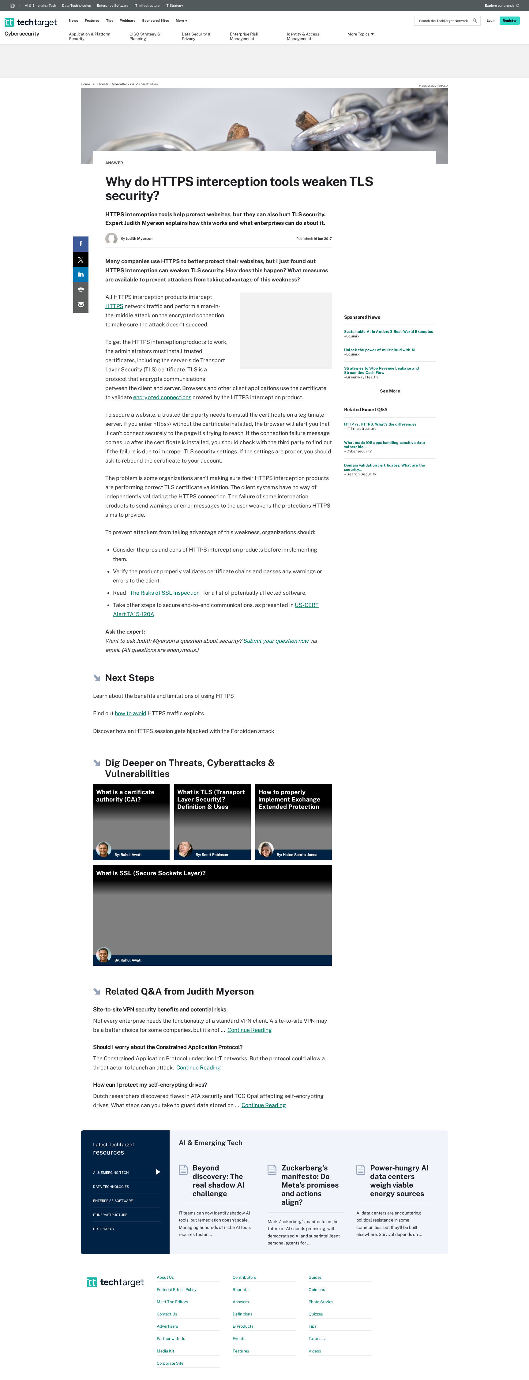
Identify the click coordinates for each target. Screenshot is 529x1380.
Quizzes (316, 1314)
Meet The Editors (172, 1302)
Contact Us (167, 1314)
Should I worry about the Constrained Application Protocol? (167, 1047)
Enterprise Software (112, 5)
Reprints (241, 1289)
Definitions (243, 1314)
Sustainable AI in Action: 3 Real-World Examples (388, 331)
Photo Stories (321, 1302)
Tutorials (317, 1338)
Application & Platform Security (89, 36)
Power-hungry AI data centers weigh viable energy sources (399, 1180)
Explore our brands (500, 5)
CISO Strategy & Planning (144, 36)
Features (92, 20)
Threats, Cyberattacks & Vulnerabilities (127, 84)
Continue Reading (249, 1030)
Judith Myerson (139, 238)
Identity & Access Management (303, 36)
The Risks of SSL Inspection (164, 593)
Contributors (244, 1277)
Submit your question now (276, 641)
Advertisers (167, 1326)
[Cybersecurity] (31, 14)
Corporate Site (170, 1363)
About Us (165, 1277)
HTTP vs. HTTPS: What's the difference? (380, 424)
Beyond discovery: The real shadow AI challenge (218, 1180)
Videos (315, 1351)
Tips (109, 20)
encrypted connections (162, 397)
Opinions (317, 1289)
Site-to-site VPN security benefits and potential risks (159, 1009)
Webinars (127, 20)
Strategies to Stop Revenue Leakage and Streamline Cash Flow (381, 370)
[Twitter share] (80, 259)
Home (85, 84)
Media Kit (165, 1351)
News (73, 20)
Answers (241, 1302)
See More (390, 391)
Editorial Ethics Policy (177, 1289)
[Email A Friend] (80, 305)
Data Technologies (76, 5)
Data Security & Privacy (196, 36)
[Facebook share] (80, 244)
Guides (315, 1277)
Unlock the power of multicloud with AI (379, 350)
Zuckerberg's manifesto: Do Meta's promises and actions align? (310, 1184)
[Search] (474, 21)
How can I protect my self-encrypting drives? (150, 1084)
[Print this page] (80, 290)
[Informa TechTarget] (12, 5)
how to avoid (130, 713)
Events (239, 1338)
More (180, 20)
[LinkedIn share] (80, 274)
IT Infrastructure (146, 5)
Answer (114, 163)
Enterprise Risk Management (244, 36)
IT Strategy (174, 5)
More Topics (358, 34)
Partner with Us (171, 1338)
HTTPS (114, 306)
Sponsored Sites (155, 20)
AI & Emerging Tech (40, 5)
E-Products (243, 1326)
